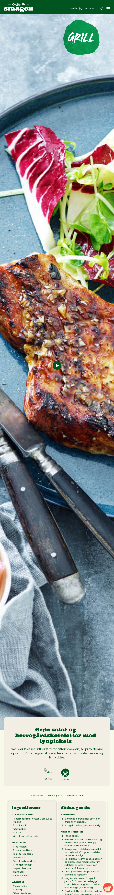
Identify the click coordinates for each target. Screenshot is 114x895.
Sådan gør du (55, 795)
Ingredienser (37, 795)
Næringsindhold (75, 795)
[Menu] (108, 8)
